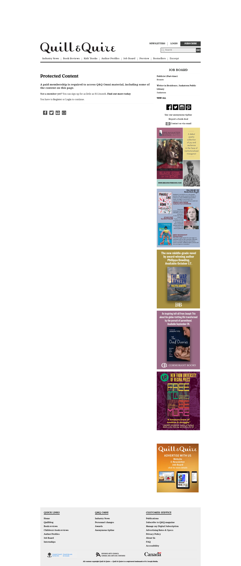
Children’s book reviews (56, 530)
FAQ (148, 542)
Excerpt (174, 58)
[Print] (58, 113)
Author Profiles (110, 58)
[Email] (64, 113)
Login (174, 44)
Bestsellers (159, 58)
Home (47, 519)
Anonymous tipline (104, 530)
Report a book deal (178, 119)
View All (161, 98)
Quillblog (48, 523)
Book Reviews (71, 58)
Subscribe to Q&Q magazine (160, 523)
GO (198, 50)
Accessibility (152, 546)
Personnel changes (104, 523)
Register (57, 99)
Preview (144, 58)
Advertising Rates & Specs (159, 530)
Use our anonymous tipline (178, 115)
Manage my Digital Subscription (162, 526)
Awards (99, 526)
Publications (152, 519)
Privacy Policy (153, 534)
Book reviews (51, 526)
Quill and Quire (82, 48)
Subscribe (190, 44)
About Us (150, 538)
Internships (50, 542)
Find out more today (119, 94)
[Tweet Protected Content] (51, 113)
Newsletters (157, 44)
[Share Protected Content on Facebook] (45, 113)
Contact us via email (181, 124)
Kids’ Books (90, 58)
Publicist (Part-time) (167, 76)
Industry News (50, 58)
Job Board (129, 58)
